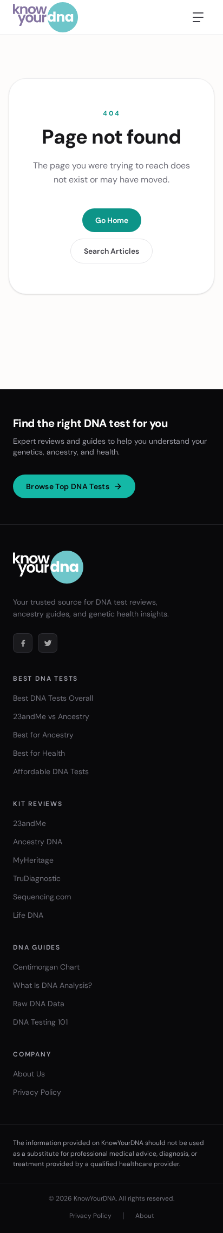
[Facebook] (22, 643)
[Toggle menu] (198, 17)
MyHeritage (33, 860)
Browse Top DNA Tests (67, 486)
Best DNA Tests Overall (53, 698)
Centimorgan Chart (46, 967)
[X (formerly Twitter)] (47, 643)
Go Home (111, 220)
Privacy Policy (37, 1092)
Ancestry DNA (37, 841)
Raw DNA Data (38, 1003)
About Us (29, 1074)
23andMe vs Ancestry (51, 716)
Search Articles (111, 251)
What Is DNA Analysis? (52, 985)
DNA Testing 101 (40, 1022)
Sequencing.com (42, 897)
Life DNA (28, 915)
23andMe (29, 823)
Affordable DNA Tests (51, 771)
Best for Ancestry (43, 735)
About (144, 1215)
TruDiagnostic (37, 878)
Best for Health (39, 753)
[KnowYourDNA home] (45, 17)
